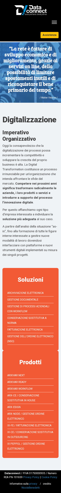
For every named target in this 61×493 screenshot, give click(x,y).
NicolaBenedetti (30, 487)
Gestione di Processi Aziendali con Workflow (28, 309)
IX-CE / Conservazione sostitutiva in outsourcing (30, 435)
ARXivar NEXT (16, 375)
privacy (33, 483)
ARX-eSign (13, 407)
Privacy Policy (31, 477)
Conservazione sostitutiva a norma (27, 320)
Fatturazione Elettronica (25, 329)
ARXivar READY (16, 382)
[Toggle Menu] (54, 22)
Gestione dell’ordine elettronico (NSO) (30, 339)
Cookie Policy (49, 477)
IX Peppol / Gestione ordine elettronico (26, 446)
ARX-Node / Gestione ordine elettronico (25, 416)
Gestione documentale (22, 299)
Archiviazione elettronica (25, 292)
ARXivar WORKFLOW (20, 388)
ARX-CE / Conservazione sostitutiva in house (23, 398)
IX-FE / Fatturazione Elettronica (29, 425)
